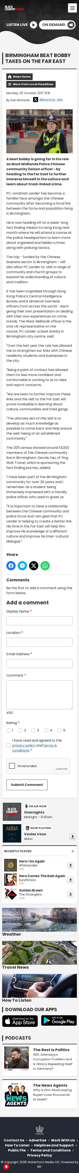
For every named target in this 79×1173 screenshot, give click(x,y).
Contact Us (14, 1140)
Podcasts (18, 1038)
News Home (22, 77)
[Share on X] (33, 565)
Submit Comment (27, 784)
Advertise (37, 1140)
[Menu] (72, 8)
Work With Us (63, 1140)
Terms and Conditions (50, 1150)
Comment (16, 675)
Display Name (19, 611)
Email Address (19, 654)
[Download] (73, 837)
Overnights (34, 812)
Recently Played (18, 851)
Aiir (39, 1166)
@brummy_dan (51, 99)
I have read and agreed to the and (37, 745)
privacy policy (23, 745)
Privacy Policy (39, 1155)
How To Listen (17, 1145)
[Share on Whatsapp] (45, 565)
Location (14, 632)
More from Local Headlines (33, 84)
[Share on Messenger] (22, 565)
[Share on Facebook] (11, 565)
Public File (17, 1150)
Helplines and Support (54, 1145)
